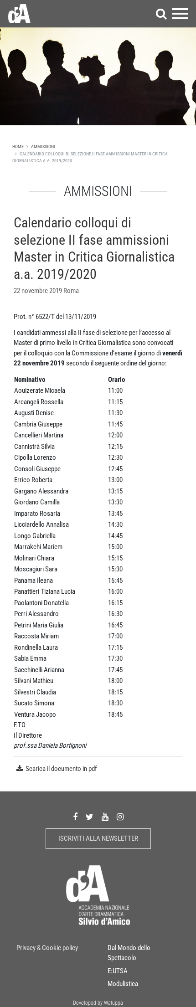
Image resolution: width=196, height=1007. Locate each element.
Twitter (90, 817)
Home (18, 146)
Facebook (75, 817)
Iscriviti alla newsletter (98, 838)
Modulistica (123, 984)
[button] (161, 13)
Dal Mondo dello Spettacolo (129, 953)
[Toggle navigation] (180, 13)
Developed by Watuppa (98, 1003)
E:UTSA (118, 971)
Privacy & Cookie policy (47, 948)
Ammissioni (43, 146)
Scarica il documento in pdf (61, 769)
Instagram (120, 817)
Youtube (105, 817)
